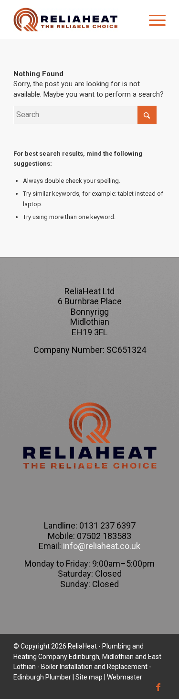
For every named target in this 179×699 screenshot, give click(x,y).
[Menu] (152, 19)
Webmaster (124, 677)
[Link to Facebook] (158, 687)
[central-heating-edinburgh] (74, 19)
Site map (89, 677)
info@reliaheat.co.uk (100, 546)
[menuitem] (152, 19)
